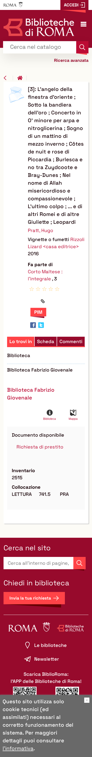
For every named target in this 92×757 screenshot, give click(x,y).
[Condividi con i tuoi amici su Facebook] (33, 325)
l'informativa (18, 748)
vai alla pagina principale (22, 78)
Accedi (71, 5)
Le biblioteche (50, 645)
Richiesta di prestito (40, 447)
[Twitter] (41, 325)
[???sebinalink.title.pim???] (38, 312)
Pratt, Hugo (40, 230)
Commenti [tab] (70, 341)
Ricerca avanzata (71, 60)
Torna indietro (8, 78)
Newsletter (46, 659)
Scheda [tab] (45, 341)
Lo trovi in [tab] (20, 341)
